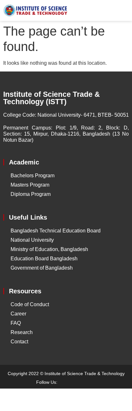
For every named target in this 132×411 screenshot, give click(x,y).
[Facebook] (67, 382)
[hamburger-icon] (121, 10)
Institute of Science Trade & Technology (85, 373)
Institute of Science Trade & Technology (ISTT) (51, 98)
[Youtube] (78, 382)
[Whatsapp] (89, 382)
